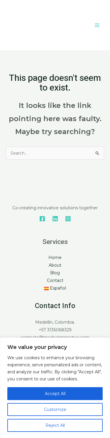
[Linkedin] (55, 219)
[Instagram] (68, 219)
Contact (55, 280)
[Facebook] (42, 219)
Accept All (55, 393)
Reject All (55, 425)
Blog (55, 272)
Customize (55, 409)
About (55, 265)
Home (55, 257)
